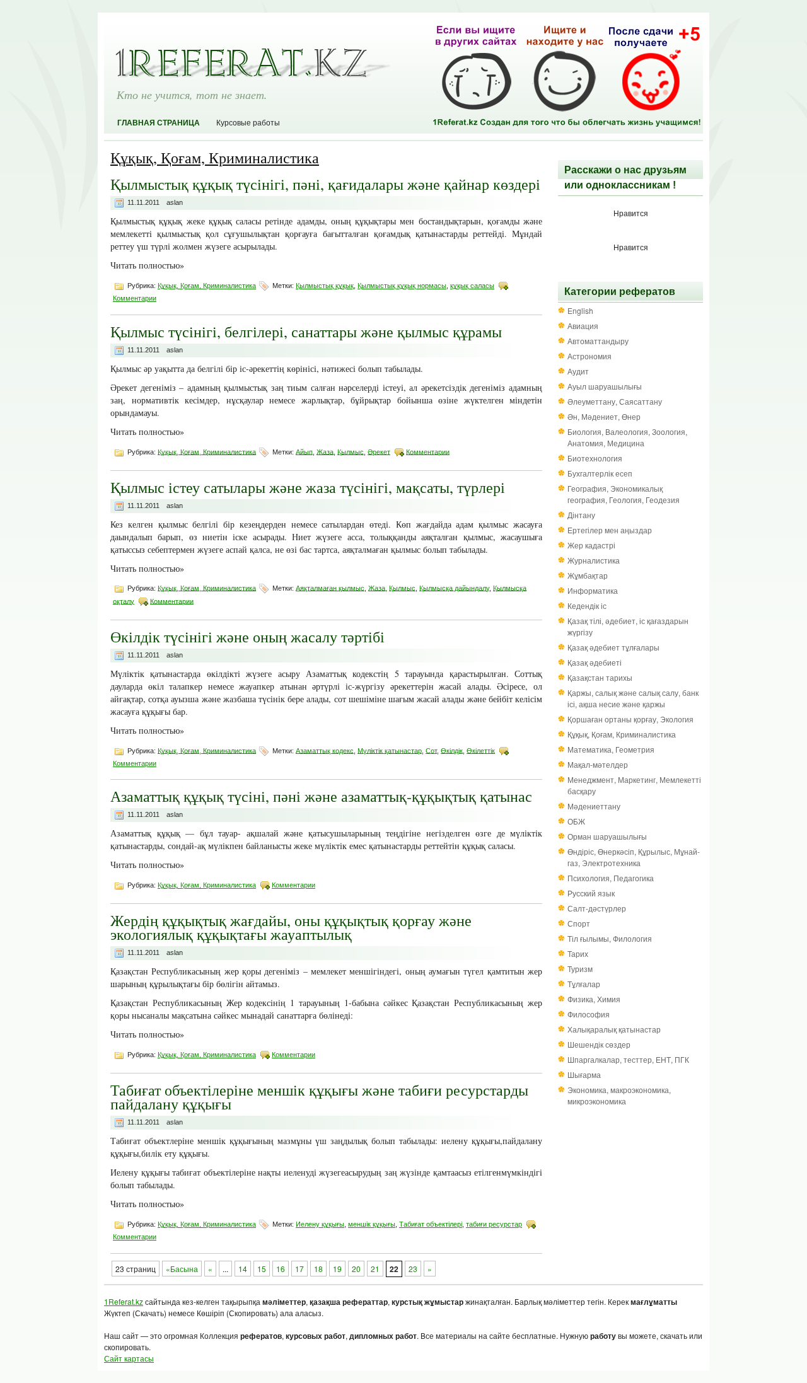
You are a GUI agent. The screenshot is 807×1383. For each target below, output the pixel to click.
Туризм (580, 968)
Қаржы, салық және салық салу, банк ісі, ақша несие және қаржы (633, 698)
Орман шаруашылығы (607, 836)
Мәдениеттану (593, 806)
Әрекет (379, 451)
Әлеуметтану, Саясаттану (614, 401)
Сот (431, 750)
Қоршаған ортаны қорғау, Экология (630, 719)
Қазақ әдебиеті (594, 662)
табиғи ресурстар (494, 1224)
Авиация (582, 325)
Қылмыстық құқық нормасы (401, 285)
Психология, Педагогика (610, 877)
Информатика (592, 590)
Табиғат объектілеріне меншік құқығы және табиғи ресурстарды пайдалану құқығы (319, 1097)
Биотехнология (594, 458)
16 (280, 1268)
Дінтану (581, 514)
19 (337, 1268)
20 (356, 1268)
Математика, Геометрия (610, 749)
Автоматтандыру (598, 340)
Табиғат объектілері (430, 1224)
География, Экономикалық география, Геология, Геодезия (623, 494)
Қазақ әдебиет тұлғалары (613, 647)
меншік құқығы (371, 1224)
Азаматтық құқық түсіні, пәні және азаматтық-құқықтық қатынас (321, 796)
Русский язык (591, 893)
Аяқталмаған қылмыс (330, 587)
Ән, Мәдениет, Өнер (604, 416)
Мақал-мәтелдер (597, 764)
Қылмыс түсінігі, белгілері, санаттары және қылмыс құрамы (306, 331)
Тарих (577, 953)
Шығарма (584, 1074)
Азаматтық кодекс (325, 750)
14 (242, 1268)
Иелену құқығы (320, 1224)
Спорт (578, 923)
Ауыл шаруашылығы (604, 386)
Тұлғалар (583, 983)
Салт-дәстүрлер (596, 908)
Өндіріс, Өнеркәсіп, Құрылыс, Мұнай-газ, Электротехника (633, 857)
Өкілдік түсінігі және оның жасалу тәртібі (247, 637)
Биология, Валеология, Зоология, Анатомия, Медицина (627, 437)
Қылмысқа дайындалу (454, 587)
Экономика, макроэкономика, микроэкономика (619, 1095)
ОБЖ (576, 821)
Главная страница (158, 123)
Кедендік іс (587, 605)
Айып (304, 451)
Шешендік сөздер (598, 1044)
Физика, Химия (593, 998)
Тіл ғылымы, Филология (609, 938)
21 (375, 1268)
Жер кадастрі (591, 545)
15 (261, 1268)
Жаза (325, 451)
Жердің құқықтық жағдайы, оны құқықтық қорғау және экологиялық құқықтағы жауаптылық (291, 927)
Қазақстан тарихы (599, 677)
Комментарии (134, 298)
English (580, 310)
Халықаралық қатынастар (614, 1029)
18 (318, 1268)
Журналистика (593, 560)
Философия (588, 1014)
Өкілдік (452, 750)
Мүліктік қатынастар (389, 750)
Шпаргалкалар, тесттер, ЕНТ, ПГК (628, 1059)
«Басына (182, 1268)
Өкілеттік (481, 750)
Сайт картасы (129, 1358)
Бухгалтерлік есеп (599, 473)
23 (413, 1268)
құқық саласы (472, 285)
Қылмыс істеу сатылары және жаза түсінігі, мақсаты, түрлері (307, 487)
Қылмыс (350, 451)
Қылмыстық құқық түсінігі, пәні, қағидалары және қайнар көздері (325, 184)
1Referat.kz (123, 1301)
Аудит (578, 371)
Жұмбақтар (587, 575)
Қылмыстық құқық (325, 285)
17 (299, 1268)
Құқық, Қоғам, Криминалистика (207, 285)
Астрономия (589, 355)
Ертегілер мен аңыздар (609, 529)
